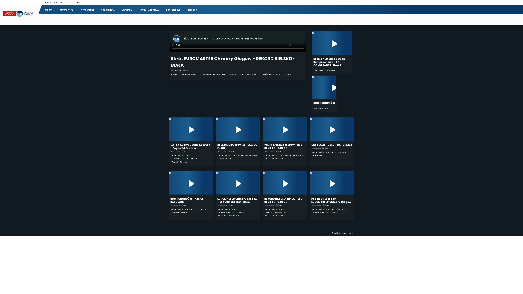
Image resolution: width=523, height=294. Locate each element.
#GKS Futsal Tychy (339, 152)
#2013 (238, 74)
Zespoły (192, 10)
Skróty (49, 10)
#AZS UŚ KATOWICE (179, 213)
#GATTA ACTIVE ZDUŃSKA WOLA (184, 159)
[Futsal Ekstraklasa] (19, 15)
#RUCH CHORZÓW (198, 209)
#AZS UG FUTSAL (225, 159)
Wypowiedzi (87, 10)
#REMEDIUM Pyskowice (247, 155)
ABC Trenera (108, 10)
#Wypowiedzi (319, 70)
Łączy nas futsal (149, 10)
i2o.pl (351, 233)
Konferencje (173, 10)
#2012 (327, 108)
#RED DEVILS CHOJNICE (275, 159)
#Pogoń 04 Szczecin (179, 162)
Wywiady (127, 10)
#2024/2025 (330, 70)
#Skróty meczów (177, 74)
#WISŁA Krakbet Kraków (294, 155)
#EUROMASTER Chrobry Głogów (198, 74)
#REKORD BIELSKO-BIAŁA (223, 74)
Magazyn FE (66, 10)
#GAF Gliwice (317, 156)
